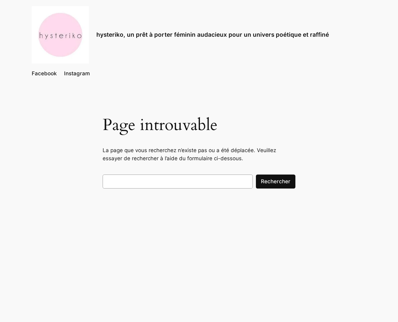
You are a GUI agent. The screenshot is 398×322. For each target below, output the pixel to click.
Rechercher (275, 181)
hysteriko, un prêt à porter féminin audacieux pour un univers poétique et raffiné (212, 34)
